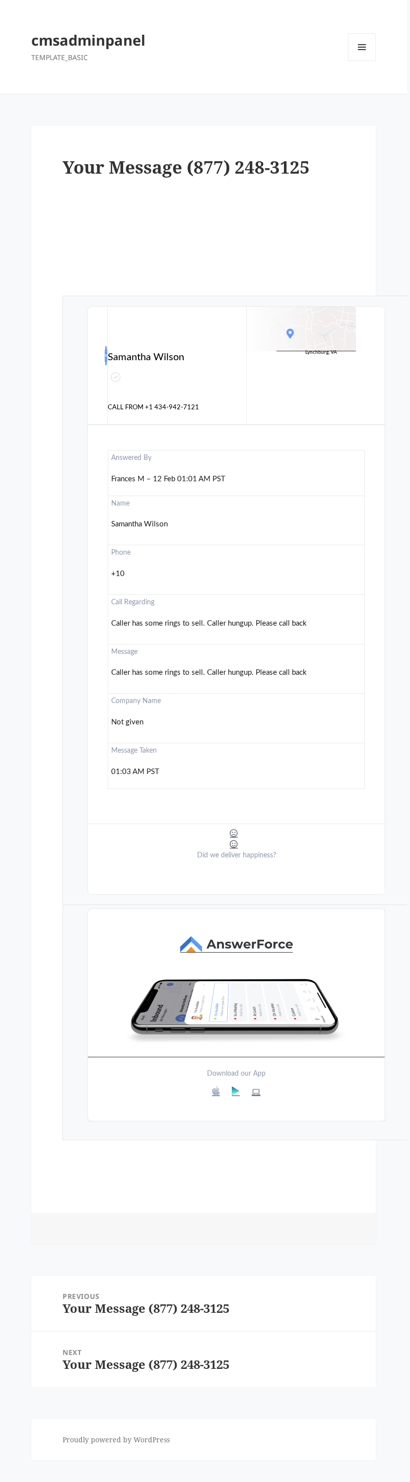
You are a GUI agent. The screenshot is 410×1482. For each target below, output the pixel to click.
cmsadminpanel (88, 40)
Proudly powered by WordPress (116, 1439)
